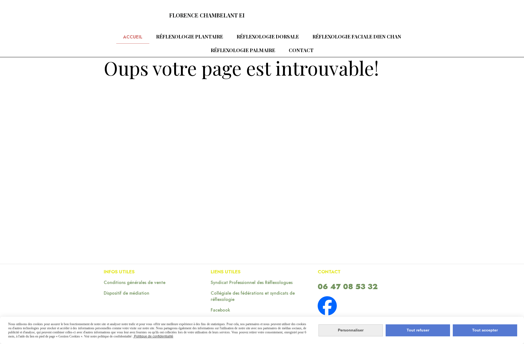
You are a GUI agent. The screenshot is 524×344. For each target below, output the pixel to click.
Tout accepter (485, 330)
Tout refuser (418, 330)
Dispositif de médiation (126, 293)
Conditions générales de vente (134, 282)
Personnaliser (351, 330)
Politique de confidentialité (153, 336)
